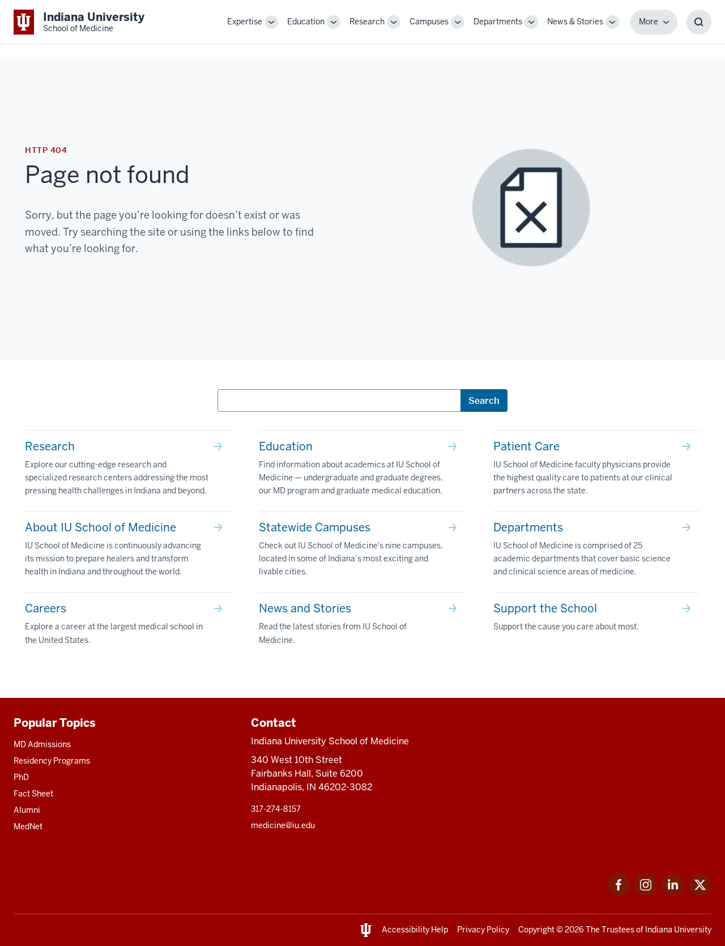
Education (306, 21)
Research (367, 21)
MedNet (28, 826)
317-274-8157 (276, 809)
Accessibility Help (415, 929)
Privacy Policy (483, 929)
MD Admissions (42, 744)
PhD (21, 777)
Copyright (536, 929)
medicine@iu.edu (283, 825)
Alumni (27, 810)
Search (484, 400)
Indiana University (678, 929)
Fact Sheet (33, 794)
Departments (498, 21)
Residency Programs (52, 761)
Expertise (244, 21)
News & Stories (575, 21)
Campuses (429, 21)
